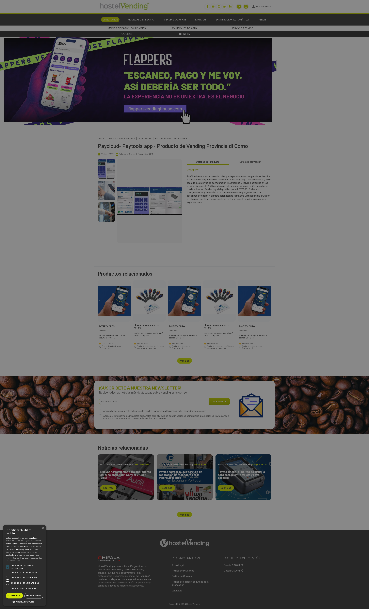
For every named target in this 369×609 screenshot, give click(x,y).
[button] (24, 601)
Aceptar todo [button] (14, 595)
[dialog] (184, 304)
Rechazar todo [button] (34, 595)
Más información (13, 561)
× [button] (43, 528)
